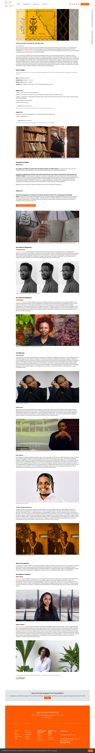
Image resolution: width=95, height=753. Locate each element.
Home (16, 730)
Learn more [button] (54, 750)
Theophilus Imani (20, 251)
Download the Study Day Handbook (26, 205)
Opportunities (18, 736)
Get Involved (51, 739)
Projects (27, 736)
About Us (27, 730)
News (15, 732)
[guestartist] (10, 4)
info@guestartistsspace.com (68, 734)
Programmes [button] (26, 4)
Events (16, 734)
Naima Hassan (19, 578)
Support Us (85, 4)
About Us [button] (44, 4)
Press (15, 738)
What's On (51, 737)
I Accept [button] (90, 750)
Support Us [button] (36, 4)
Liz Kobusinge (19, 302)
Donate (47, 697)
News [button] (18, 4)
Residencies (28, 734)
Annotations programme (29, 50)
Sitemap (27, 738)
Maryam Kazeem (20, 626)
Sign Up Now (47, 717)
